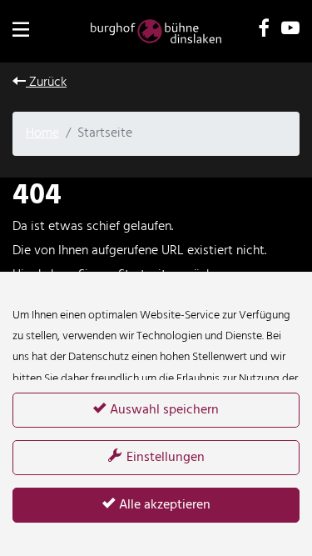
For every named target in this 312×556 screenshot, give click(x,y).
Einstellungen (164, 457)
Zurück (46, 82)
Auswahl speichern (162, 410)
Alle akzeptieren (163, 505)
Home (42, 133)
